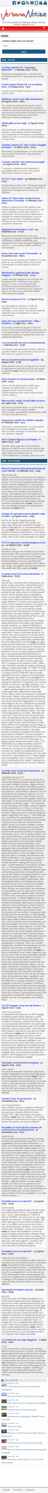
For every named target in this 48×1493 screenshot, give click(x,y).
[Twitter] (19, 4)
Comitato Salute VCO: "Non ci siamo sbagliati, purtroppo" (24, 146)
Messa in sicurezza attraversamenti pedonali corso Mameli (23, 469)
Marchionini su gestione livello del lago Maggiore (20, 274)
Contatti (6, 1490)
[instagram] (23, 4)
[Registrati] (41, 4)
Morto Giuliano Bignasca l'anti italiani (19, 439)
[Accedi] (45, 4)
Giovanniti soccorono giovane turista (24, 1443)
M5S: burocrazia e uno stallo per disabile (26, 1403)
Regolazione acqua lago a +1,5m (17, 229)
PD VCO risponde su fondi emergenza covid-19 (24, 543)
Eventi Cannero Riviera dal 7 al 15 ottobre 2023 (22, 85)
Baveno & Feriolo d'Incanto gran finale (25, 1396)
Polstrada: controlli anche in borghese (20, 1063)
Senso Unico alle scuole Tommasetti (19, 253)
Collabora (30, 1490)
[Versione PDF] (36, 4)
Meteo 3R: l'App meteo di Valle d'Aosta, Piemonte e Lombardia (21, 199)
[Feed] (28, 4)
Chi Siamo (18, 1490)
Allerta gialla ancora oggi (14, 123)
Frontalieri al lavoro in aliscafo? (17, 1201)
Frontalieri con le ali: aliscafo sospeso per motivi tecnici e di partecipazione (22, 1128)
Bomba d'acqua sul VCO (14, 299)
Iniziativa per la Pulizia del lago (22, 1410)
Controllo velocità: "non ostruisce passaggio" (23, 162)
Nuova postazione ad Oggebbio (20, 359)
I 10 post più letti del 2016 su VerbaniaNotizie (23, 343)
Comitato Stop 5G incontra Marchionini (21, 574)
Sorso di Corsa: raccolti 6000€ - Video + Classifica (21, 322)
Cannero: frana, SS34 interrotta (17, 1098)
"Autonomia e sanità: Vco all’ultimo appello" (22, 420)
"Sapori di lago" (14, 1426)
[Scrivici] (32, 4)
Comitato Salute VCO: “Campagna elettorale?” (18, 68)
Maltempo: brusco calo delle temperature (22, 99)
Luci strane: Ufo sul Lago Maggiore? (19, 1340)
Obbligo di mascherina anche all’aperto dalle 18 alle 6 (23, 515)
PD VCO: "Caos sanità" (12, 179)
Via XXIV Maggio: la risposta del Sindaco (21, 1005)
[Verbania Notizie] (24, 20)
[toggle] (44, 29)
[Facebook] (14, 4)
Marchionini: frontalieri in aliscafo (17, 1290)
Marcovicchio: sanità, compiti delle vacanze (23, 401)
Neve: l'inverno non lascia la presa (18, 379)
